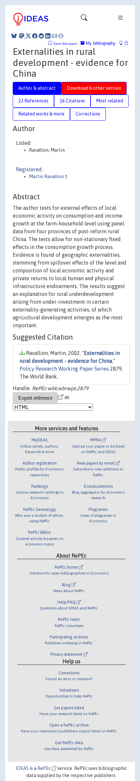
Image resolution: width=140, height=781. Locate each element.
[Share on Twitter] (28, 36)
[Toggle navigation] (84, 19)
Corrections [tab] (88, 113)
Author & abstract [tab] (37, 88)
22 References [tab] (33, 100)
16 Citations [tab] (72, 100)
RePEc (44, 768)
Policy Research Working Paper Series (64, 369)
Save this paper (65, 43)
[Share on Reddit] (41, 36)
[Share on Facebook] (34, 36)
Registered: (29, 169)
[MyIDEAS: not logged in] (123, 43)
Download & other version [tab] (94, 88)
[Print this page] (60, 36)
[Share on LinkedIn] (47, 36)
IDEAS (22, 768)
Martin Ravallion (47, 176)
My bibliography (100, 43)
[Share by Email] (54, 36)
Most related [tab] (109, 100)
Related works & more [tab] (41, 113)
